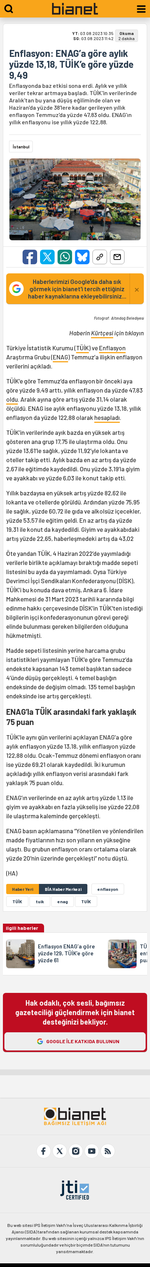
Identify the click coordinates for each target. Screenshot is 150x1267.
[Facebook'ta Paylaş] (30, 257)
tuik (40, 901)
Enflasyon (112, 347)
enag (63, 901)
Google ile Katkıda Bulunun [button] (82, 1041)
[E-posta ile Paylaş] (117, 257)
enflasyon (108, 889)
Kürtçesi (102, 332)
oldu (12, 399)
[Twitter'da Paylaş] (47, 257)
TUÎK (86, 901)
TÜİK (82, 347)
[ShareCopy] (99, 257)
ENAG (60, 356)
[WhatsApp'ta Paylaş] (65, 257)
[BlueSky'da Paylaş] (82, 257)
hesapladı (107, 417)
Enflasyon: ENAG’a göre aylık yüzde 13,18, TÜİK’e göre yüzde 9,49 (71, 64)
